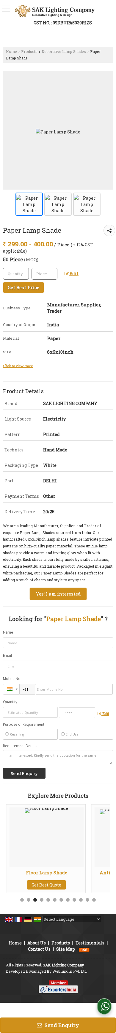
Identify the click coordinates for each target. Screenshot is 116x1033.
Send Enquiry (61, 1025)
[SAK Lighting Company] (54, 10)
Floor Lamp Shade (42, 872)
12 (94, 900)
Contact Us (39, 949)
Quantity (10, 701)
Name (8, 632)
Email (7, 655)
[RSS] (84, 949)
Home (11, 51)
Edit (74, 273)
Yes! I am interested (58, 594)
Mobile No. (12, 678)
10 (81, 900)
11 (87, 900)
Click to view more (18, 365)
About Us (36, 943)
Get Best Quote (42, 885)
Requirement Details (20, 746)
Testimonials (90, 943)
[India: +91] (11, 689)
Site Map (65, 949)
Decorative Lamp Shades (64, 51)
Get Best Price (23, 287)
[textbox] (44, 274)
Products (29, 51)
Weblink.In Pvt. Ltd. (69, 971)
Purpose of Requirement (23, 724)
